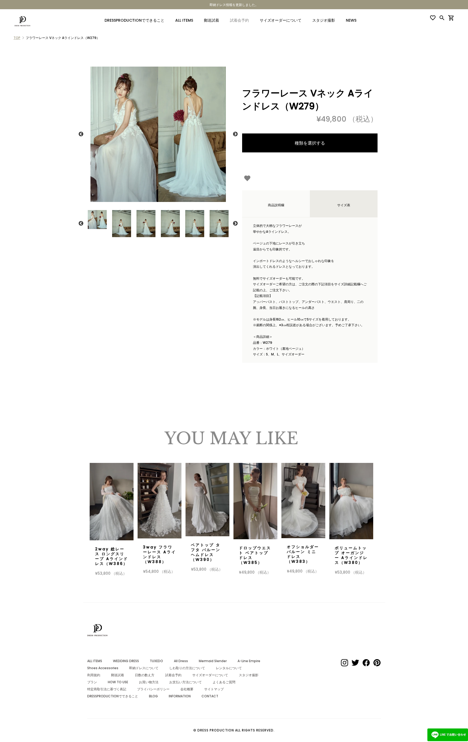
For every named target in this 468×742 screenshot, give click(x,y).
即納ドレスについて (143, 668)
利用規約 (93, 675)
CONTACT (210, 696)
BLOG (153, 696)
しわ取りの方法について (187, 668)
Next (235, 134)
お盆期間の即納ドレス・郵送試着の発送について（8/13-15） (343, 5)
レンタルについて (229, 668)
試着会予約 (173, 675)
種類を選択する (310, 143)
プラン (92, 682)
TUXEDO (156, 661)
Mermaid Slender (213, 661)
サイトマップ (214, 689)
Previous (81, 134)
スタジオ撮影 (323, 20)
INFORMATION (180, 696)
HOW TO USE (118, 682)
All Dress (181, 661)
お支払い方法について (185, 682)
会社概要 (186, 689)
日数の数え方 (144, 675)
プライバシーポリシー (153, 689)
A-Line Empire (249, 661)
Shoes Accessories (102, 668)
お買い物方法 (148, 682)
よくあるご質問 (224, 682)
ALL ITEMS (184, 20)
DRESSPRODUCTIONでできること (134, 20)
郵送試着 (211, 20)
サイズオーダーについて (280, 20)
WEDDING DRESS (126, 661)
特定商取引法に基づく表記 (106, 689)
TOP (17, 37)
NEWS (351, 20)
